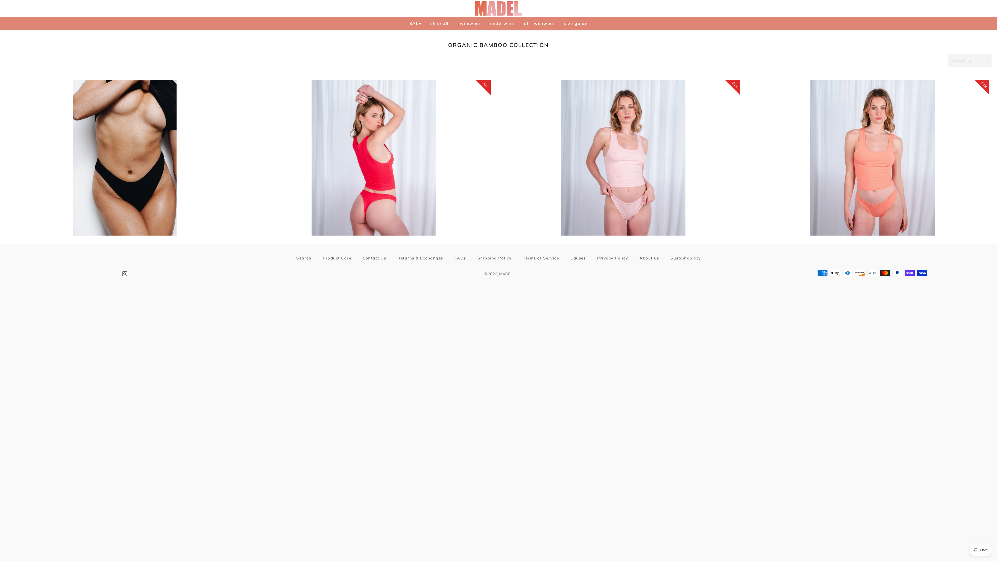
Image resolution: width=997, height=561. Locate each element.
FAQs (460, 258)
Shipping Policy (494, 258)
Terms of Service (541, 258)
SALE (415, 23)
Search (303, 258)
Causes (578, 258)
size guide (576, 23)
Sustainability (685, 258)
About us (649, 258)
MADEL (506, 273)
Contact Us (374, 258)
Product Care (337, 258)
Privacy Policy (612, 258)
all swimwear (539, 23)
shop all (439, 23)
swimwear (469, 23)
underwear (502, 23)
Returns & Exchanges (420, 258)
